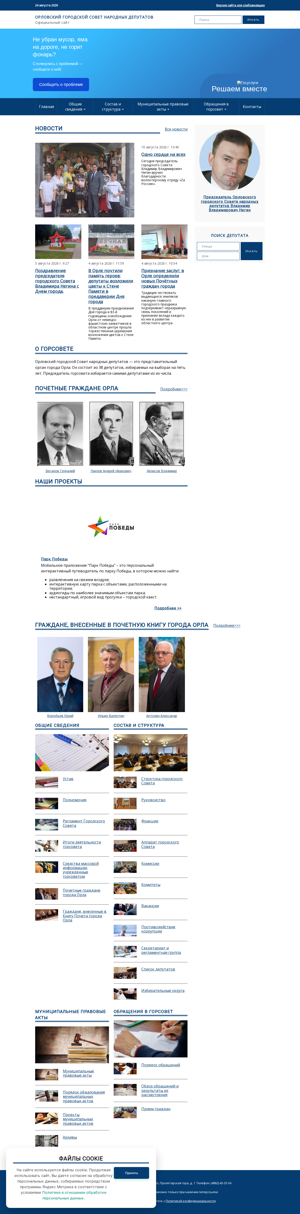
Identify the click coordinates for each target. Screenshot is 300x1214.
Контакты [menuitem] (252, 106)
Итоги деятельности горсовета (82, 844)
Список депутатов (158, 969)
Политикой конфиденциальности (191, 1201)
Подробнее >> (168, 608)
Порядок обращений (160, 1065)
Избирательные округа (162, 990)
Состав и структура (111, 106)
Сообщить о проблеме (61, 84)
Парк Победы (54, 559)
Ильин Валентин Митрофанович (60, 717)
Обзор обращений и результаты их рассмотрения (160, 1090)
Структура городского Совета (162, 781)
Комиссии (150, 863)
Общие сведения (74, 106)
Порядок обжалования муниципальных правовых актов (84, 1096)
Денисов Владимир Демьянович (111, 473)
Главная (46, 106)
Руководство (153, 800)
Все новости (176, 129)
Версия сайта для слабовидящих (240, 5)
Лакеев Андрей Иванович (60, 471)
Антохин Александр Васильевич (110, 717)
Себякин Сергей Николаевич (161, 471)
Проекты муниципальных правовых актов (78, 1119)
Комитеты (150, 885)
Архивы (70, 1137)
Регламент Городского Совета (84, 823)
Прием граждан (155, 1109)
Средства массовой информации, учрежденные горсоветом (81, 870)
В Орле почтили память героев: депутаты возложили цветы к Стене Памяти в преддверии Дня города (110, 286)
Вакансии (150, 906)
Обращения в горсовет (216, 106)
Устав (68, 779)
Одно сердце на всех (163, 154)
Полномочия (74, 800)
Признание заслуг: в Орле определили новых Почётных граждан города (162, 278)
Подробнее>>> (174, 389)
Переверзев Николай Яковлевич (161, 717)
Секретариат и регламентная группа (161, 950)
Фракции (149, 821)
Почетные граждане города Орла (81, 892)
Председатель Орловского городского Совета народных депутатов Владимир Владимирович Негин (230, 203)
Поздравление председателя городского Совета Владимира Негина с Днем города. (57, 281)
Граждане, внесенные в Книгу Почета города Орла (84, 915)
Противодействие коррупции (158, 929)
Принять (131, 1173)
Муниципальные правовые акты (163, 106)
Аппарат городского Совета (160, 844)
